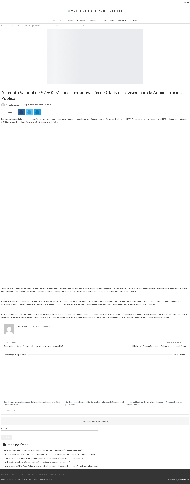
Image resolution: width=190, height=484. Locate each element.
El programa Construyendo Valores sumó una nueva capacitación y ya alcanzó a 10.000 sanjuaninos (43, 458)
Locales (70, 20)
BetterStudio (184, 480)
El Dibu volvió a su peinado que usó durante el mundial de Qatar (159, 346)
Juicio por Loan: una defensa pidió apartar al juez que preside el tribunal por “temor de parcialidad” (43, 450)
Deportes (81, 20)
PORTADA (57, 20)
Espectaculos (108, 20)
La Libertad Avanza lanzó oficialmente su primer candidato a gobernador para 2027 (37, 462)
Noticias (133, 20)
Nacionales (94, 20)
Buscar (4, 428)
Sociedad (122, 20)
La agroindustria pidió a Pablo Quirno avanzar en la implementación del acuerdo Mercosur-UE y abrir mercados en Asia (51, 466)
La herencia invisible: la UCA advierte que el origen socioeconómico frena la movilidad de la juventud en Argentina (49, 454)
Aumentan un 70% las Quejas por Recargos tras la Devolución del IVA (33, 346)
